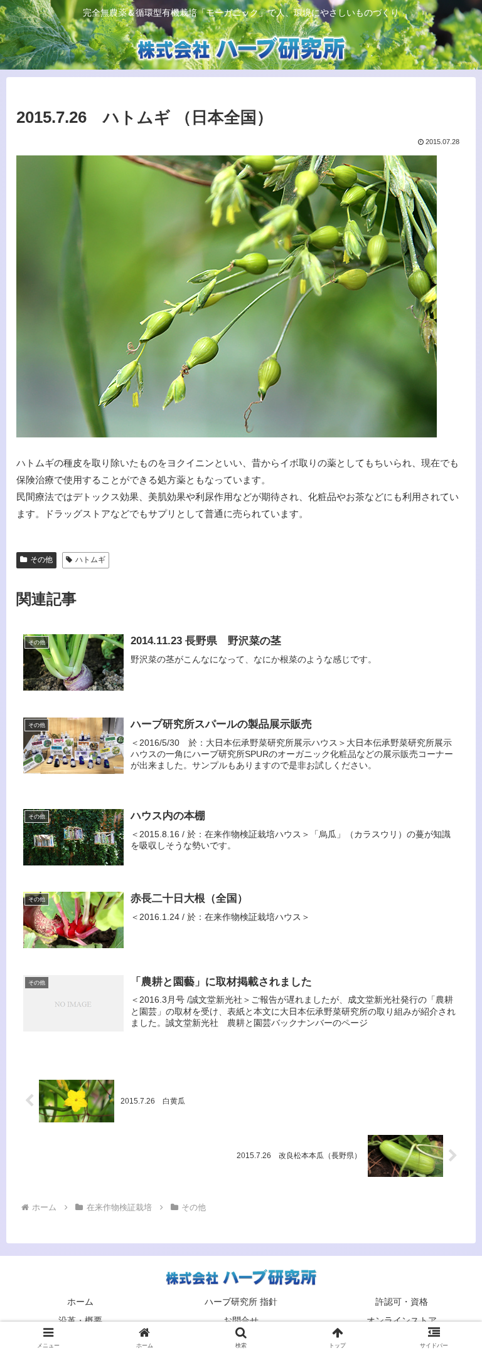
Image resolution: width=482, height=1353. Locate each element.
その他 (41, 559)
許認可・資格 (401, 1302)
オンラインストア (402, 1320)
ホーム (80, 1302)
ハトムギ (90, 559)
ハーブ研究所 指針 (241, 1302)
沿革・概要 (80, 1320)
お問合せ (241, 1320)
